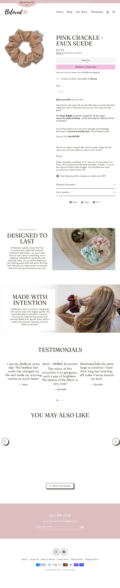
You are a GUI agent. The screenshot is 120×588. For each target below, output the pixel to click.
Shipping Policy (91, 559)
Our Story (81, 12)
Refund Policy (77, 559)
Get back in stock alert (85, 66)
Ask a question (63, 192)
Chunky (61, 91)
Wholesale (97, 12)
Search (24, 559)
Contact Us (34, 559)
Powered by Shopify (69, 570)
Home (59, 12)
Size (58, 86)
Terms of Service (48, 559)
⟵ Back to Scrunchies (60, 485)
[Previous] (5, 441)
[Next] (115, 441)
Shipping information (66, 184)
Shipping (60, 53)
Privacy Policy (63, 559)
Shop (70, 12)
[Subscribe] (81, 527)
